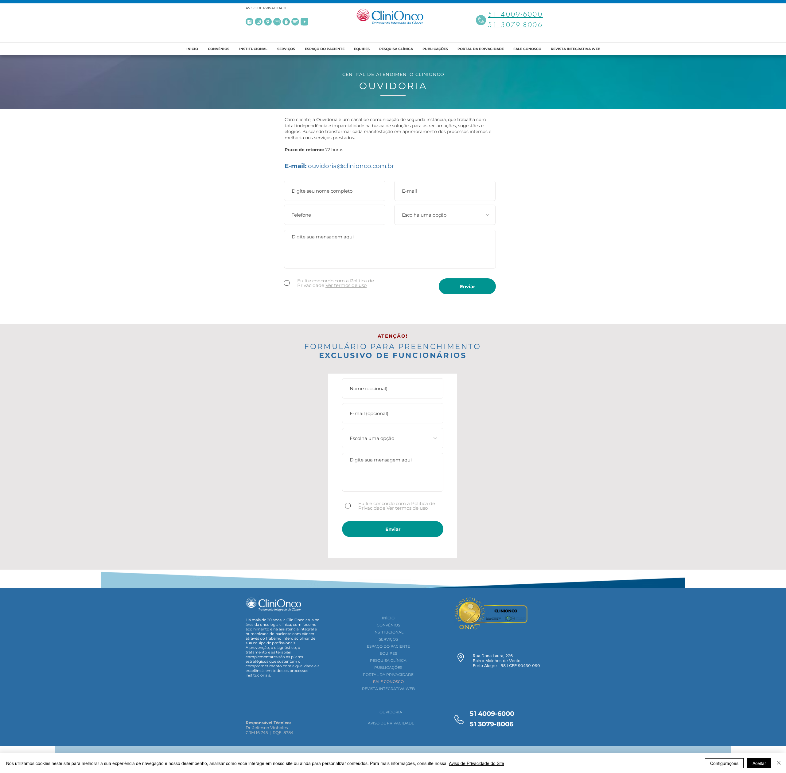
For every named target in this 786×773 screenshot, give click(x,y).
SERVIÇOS (388, 639)
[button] (253, 49)
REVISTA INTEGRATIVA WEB (388, 688)
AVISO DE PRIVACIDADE (266, 8)
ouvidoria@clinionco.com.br (351, 166)
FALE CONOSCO (388, 681)
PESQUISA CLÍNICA (388, 660)
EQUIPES (388, 653)
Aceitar (759, 763)
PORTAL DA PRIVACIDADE (388, 674)
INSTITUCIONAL (388, 632)
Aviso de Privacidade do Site (476, 763)
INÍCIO (388, 618)
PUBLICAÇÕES (388, 667)
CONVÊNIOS (388, 625)
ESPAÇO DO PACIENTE (388, 646)
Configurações (724, 763)
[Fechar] (778, 763)
